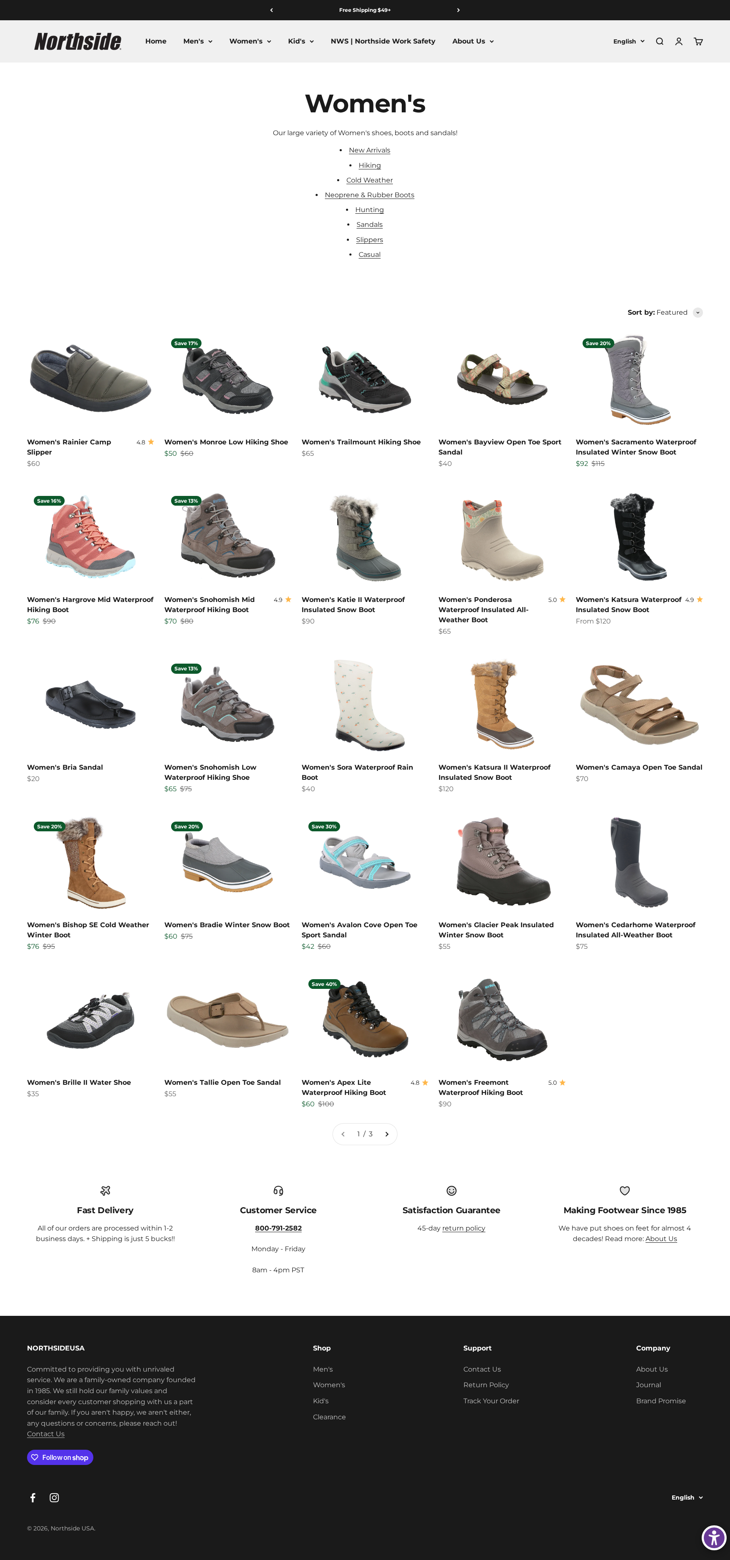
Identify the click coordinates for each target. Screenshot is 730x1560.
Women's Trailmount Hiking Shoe (361, 442)
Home (155, 41)
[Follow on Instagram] (54, 1497)
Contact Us (46, 1434)
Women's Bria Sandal (65, 767)
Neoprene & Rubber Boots (369, 195)
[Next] (458, 10)
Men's (193, 41)
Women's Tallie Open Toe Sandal (222, 1082)
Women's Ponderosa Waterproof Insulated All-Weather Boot (483, 610)
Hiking (370, 165)
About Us (468, 41)
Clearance (329, 1417)
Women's (246, 41)
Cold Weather (369, 180)
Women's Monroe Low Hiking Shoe (226, 442)
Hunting (369, 210)
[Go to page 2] (386, 1134)
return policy (463, 1228)
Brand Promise (661, 1401)
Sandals (370, 225)
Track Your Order (491, 1401)
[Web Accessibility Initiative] (714, 1538)
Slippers (369, 240)
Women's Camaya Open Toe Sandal (639, 767)
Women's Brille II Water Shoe (79, 1082)
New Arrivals (369, 150)
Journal (648, 1385)
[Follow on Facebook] (32, 1497)
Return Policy (486, 1385)
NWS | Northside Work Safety (383, 41)
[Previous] (271, 10)
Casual (370, 254)
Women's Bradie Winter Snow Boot (227, 925)
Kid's (296, 41)
